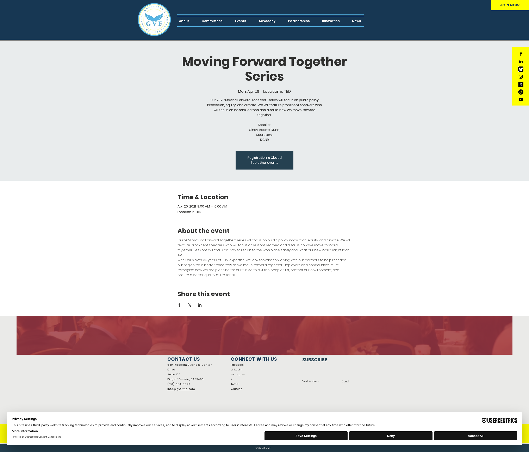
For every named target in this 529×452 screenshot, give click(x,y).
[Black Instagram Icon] (520, 76)
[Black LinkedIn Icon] (520, 61)
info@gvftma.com (181, 389)
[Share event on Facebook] (179, 305)
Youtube (236, 389)
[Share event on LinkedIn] (200, 305)
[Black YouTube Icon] (520, 99)
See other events (264, 162)
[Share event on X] (190, 305)
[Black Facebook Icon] (520, 53)
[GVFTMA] (520, 84)
